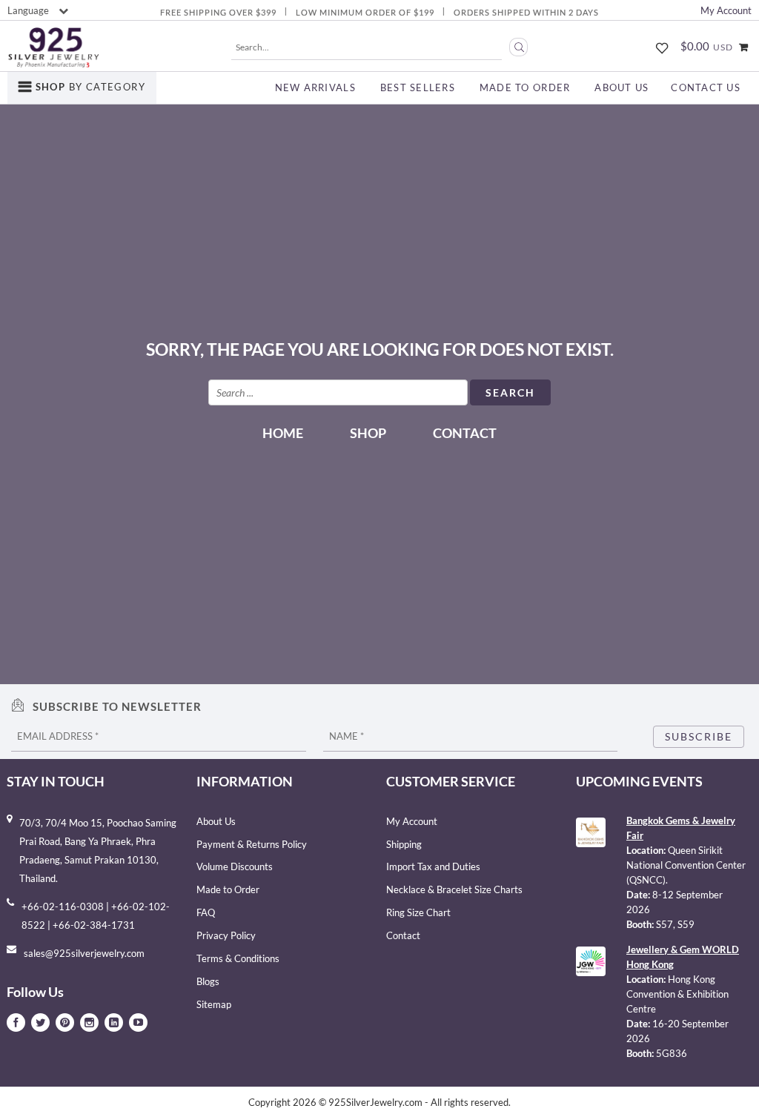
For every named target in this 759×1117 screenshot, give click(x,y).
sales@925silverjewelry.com (84, 953)
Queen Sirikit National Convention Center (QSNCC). (686, 865)
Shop (368, 433)
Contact (465, 433)
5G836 (671, 1053)
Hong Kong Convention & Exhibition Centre (677, 994)
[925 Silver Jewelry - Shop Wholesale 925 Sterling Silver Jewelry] (53, 47)
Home (282, 433)
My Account (726, 10)
